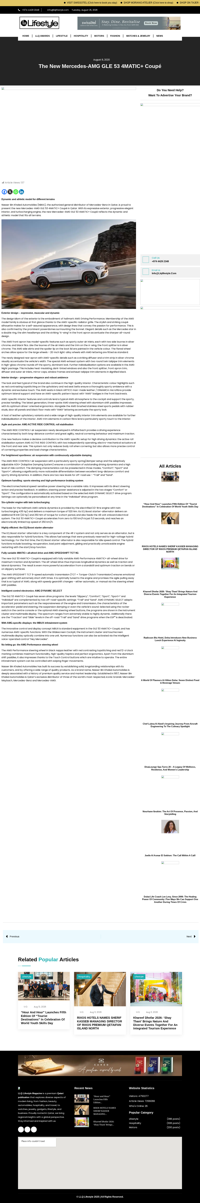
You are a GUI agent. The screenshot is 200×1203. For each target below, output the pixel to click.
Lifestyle (26, 976)
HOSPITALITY (81, 36)
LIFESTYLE (62, 36)
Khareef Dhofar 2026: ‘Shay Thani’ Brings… (103, 1123)
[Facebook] (167, 10)
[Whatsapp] (15, 191)
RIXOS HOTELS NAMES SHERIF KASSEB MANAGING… (104, 1111)
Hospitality (84, 976)
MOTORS (99, 36)
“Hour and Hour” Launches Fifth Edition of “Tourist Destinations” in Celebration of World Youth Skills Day (170, 505)
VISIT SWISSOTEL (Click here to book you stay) (68, 2)
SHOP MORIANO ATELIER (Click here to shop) (125, 2)
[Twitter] (27, 1129)
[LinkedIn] (34, 1129)
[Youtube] (178, 10)
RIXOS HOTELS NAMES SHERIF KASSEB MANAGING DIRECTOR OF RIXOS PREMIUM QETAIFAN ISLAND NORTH (170, 549)
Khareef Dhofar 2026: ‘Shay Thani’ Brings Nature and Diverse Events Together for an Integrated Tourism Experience (170, 594)
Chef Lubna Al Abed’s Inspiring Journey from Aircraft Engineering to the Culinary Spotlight (170, 725)
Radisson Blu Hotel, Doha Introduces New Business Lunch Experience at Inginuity (170, 639)
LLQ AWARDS (42, 36)
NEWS (159, 36)
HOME (25, 36)
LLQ (25, 1006)
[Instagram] (173, 10)
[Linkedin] (21, 191)
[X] (10, 191)
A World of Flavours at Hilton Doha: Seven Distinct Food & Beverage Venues (170, 681)
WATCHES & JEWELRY (138, 36)
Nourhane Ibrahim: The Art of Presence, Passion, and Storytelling (170, 812)
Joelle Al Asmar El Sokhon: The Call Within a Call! (170, 855)
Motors (133, 1127)
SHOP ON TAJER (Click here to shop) (176, 2)
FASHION (115, 36)
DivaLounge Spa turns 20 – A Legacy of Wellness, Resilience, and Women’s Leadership (170, 768)
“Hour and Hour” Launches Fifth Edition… (101, 1100)
